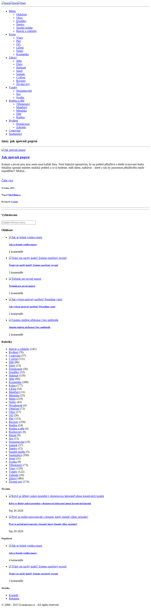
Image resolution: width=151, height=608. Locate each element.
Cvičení (20, 77)
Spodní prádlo (24, 27)
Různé (12, 435)
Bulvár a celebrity (26, 31)
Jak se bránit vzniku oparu (23, 244)
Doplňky (21, 21)
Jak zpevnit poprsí (15, 157)
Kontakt (13, 595)
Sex (18, 94)
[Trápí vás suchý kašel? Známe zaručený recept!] (38, 257)
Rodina (20, 117)
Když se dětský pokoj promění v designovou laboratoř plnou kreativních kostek (50, 503)
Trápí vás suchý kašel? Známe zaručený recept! (33, 265)
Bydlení (13, 120)
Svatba (20, 97)
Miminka (21, 110)
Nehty (19, 51)
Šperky (20, 24)
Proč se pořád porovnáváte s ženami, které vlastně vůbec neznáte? (43, 524)
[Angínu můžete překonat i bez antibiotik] (33, 320)
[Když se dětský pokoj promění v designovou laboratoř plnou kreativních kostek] (56, 496)
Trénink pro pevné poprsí (22, 286)
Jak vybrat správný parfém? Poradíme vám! (32, 306)
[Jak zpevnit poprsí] (13, 149)
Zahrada (21, 127)
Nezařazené (15, 405)
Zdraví (13, 57)
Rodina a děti (16, 100)
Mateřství (21, 107)
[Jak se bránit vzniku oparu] (25, 237)
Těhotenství (23, 104)
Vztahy (13, 87)
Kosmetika (22, 54)
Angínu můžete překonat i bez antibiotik (29, 327)
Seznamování (24, 90)
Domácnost (22, 124)
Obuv (19, 17)
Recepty (21, 80)
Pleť (18, 41)
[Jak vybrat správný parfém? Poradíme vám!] (35, 299)
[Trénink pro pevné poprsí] (25, 278)
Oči (18, 44)
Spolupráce (15, 133)
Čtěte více (7, 180)
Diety (19, 64)
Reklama (14, 598)
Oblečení (21, 14)
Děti (18, 114)
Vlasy (19, 37)
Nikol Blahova (14, 195)
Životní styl (22, 84)
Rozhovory (15, 431)
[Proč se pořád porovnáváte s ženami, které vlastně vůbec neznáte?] (48, 516)
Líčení (20, 47)
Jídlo (19, 60)
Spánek (20, 74)
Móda (12, 11)
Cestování (14, 130)
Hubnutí (21, 67)
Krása (12, 34)
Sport (19, 70)
